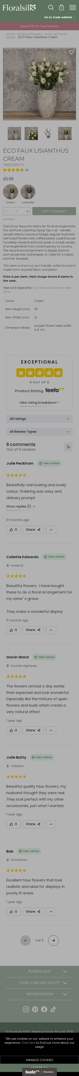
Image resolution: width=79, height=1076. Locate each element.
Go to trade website (59, 17)
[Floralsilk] (19, 7)
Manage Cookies (39, 1060)
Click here (28, 1043)
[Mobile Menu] (72, 7)
